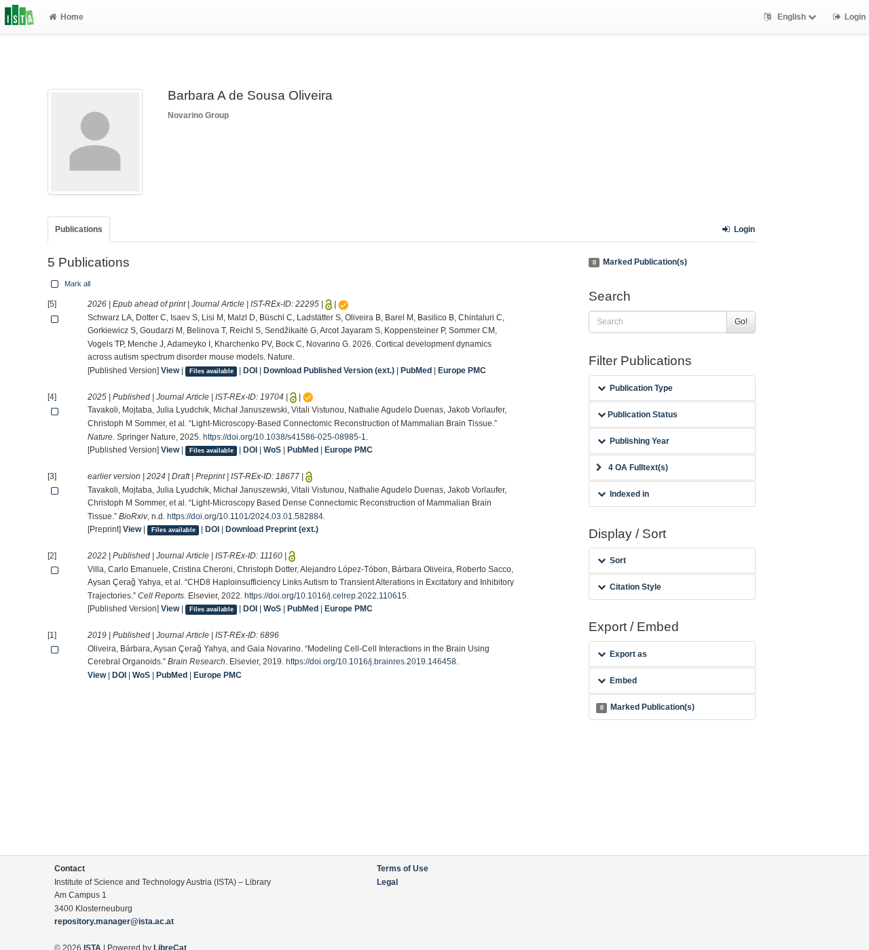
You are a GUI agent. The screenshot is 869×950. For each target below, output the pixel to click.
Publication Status (642, 414)
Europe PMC (462, 370)
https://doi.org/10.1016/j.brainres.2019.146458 (371, 661)
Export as (628, 654)
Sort (618, 560)
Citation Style (635, 587)
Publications (79, 229)
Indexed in (629, 494)
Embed (623, 680)
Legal (387, 882)
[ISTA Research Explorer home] (19, 17)
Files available (211, 371)
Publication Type (641, 388)
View (170, 370)
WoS (272, 450)
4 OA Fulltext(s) (638, 467)
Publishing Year (639, 441)
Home (72, 17)
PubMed (416, 370)
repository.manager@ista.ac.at (114, 921)
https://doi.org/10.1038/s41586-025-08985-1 (284, 437)
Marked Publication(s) (640, 262)
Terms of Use (402, 868)
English (791, 17)
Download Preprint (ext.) (271, 529)
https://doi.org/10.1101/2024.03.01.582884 (245, 516)
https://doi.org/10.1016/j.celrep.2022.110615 (325, 596)
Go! (741, 321)
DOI (250, 370)
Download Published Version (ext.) (328, 370)
